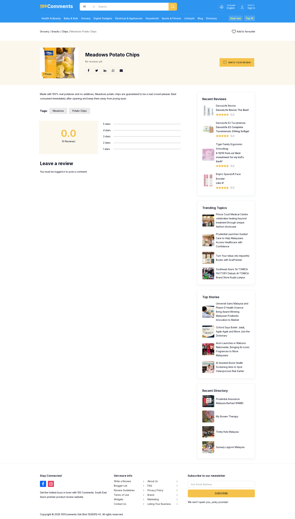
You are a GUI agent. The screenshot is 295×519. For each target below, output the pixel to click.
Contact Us (120, 503)
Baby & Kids (71, 18)
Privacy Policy (155, 490)
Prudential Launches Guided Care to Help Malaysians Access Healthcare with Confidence (232, 240)
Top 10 (250, 18)
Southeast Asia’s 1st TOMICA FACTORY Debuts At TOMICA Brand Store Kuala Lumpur (232, 273)
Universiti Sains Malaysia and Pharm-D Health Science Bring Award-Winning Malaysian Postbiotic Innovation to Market (232, 311)
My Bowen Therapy (227, 416)
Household (152, 18)
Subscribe (221, 493)
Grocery (85, 18)
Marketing (153, 499)
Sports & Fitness (171, 18)
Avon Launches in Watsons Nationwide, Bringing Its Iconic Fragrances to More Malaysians (233, 349)
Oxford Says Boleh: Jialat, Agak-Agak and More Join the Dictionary (233, 331)
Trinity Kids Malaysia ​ (227, 431)
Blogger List (120, 485)
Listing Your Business (159, 503)
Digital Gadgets (103, 18)
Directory (211, 18)
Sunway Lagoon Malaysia (230, 447)
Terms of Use (121, 494)
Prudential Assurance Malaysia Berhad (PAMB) (230, 401)
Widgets (118, 499)
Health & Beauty (51, 18)
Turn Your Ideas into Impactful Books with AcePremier (232, 257)
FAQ (150, 485)
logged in (59, 171)
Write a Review (122, 481)
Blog (200, 18)
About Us (153, 481)
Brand (151, 494)
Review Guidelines (124, 490)
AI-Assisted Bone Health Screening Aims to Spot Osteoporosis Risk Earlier (230, 366)
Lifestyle (189, 18)
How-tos (235, 18)
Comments (60, 7)
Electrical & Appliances (129, 18)
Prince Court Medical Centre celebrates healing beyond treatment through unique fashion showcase (232, 220)
